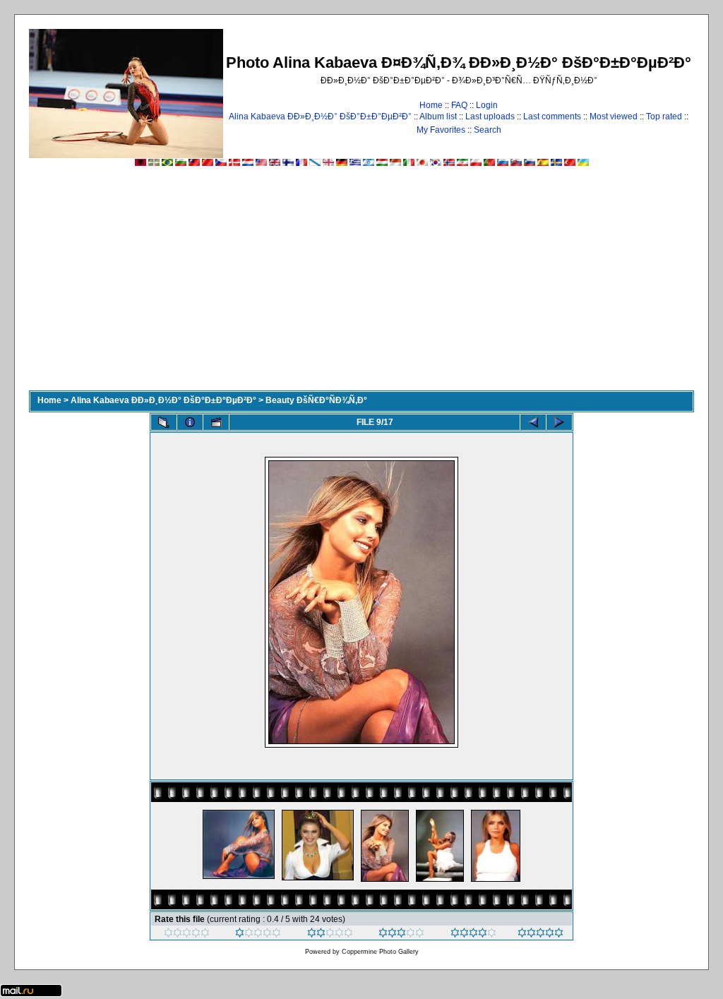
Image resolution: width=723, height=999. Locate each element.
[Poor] (258, 935)
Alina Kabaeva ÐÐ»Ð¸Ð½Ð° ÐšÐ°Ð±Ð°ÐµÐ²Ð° (320, 116)
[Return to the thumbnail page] (164, 422)
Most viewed (614, 116)
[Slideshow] (216, 422)
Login (487, 105)
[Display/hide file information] (190, 422)
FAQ (459, 105)
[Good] (401, 935)
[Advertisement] (361, 284)
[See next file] (559, 422)
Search (487, 130)
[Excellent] (473, 935)
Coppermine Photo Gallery (380, 951)
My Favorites (441, 130)
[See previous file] (533, 422)
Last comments (552, 116)
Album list (438, 116)
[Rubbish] (187, 935)
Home (431, 105)
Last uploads (490, 116)
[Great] (540, 935)
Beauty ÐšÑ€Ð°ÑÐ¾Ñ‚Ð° (316, 400)
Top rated (664, 116)
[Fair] (330, 935)
